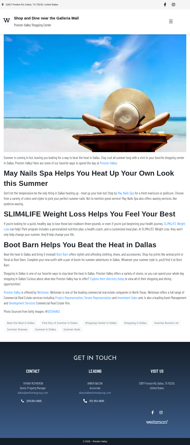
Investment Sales (127, 297)
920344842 (53, 311)
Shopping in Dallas (135, 322)
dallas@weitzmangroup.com (33, 392)
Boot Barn (62, 254)
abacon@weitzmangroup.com (95, 392)
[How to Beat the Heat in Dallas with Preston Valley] (95, 93)
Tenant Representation (97, 297)
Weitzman (43, 292)
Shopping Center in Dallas (101, 322)
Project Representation (69, 297)
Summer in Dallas (45, 329)
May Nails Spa (126, 193)
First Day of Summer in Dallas (60, 322)
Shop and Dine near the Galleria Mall (46, 18)
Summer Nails (71, 329)
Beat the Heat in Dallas (21, 322)
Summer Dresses (17, 329)
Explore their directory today (107, 279)
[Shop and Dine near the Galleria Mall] (6, 20)
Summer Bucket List (166, 322)
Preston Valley (108, 163)
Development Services (22, 303)
